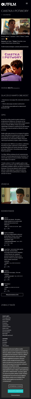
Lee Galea (9, 41)
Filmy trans (5, 321)
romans (7, 36)
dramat (3, 36)
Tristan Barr (20, 41)
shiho (6, 226)
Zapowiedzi (5, 325)
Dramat (4, 344)
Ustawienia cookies (15, 386)
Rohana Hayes (8, 43)
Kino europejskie (6, 330)
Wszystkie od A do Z (7, 335)
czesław (6, 287)
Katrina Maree (16, 43)
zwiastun (24, 21)
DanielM (7, 263)
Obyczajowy (5, 345)
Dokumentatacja (15, 395)
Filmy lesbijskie (6, 319)
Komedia (4, 342)
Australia (13, 36)
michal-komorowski (9, 276)
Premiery (4, 323)
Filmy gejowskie (6, 318)
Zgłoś (20, 226)
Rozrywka (5, 333)
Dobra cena (5, 328)
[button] (12, 80)
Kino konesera (6, 332)
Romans (4, 340)
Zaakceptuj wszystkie (15, 391)
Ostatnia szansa (6, 326)
